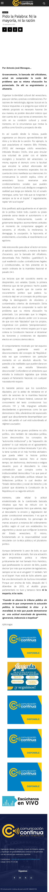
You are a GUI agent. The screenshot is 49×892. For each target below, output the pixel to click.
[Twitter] (10, 29)
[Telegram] (20, 29)
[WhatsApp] (15, 29)
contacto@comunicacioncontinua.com (25, 859)
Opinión (5, 12)
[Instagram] (20, 878)
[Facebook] (4, 29)
